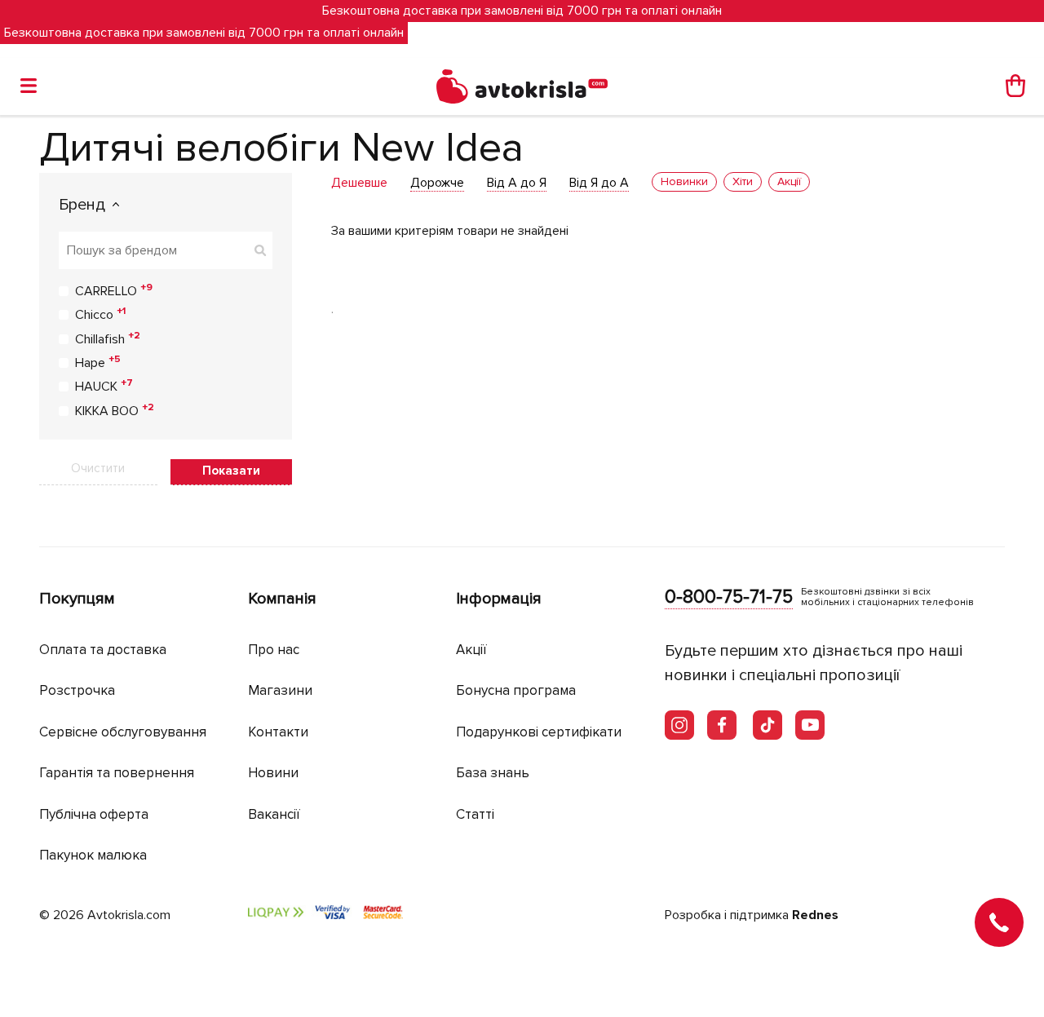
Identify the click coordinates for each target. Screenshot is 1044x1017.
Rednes (815, 915)
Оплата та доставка (102, 649)
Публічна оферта (93, 814)
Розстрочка (77, 690)
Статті (475, 814)
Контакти (278, 732)
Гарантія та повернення (116, 772)
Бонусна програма (516, 690)
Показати (231, 470)
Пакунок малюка (93, 855)
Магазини (280, 690)
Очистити (98, 468)
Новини (273, 772)
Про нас (273, 649)
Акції (471, 649)
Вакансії (274, 814)
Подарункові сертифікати (539, 732)
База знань (492, 772)
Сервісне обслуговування (122, 732)
